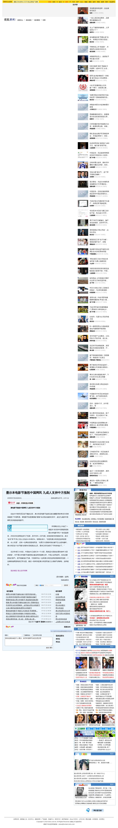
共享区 (78, 655)
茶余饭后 (83, 681)
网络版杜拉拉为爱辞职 (103, 701)
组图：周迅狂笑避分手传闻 (84, 685)
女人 (81, 2)
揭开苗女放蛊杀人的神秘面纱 (103, 500)
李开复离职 (100, 519)
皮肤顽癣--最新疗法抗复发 (104, 635)
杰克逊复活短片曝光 (81, 613)
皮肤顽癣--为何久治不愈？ (84, 642)
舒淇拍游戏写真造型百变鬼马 (105, 708)
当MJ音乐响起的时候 (105, 712)
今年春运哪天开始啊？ (88, 572)
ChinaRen (20, 2)
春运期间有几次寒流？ (88, 556)
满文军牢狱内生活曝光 (105, 710)
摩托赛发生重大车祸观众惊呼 (105, 698)
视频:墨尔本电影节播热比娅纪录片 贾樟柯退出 (22, 602)
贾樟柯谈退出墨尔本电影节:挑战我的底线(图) (22, 600)
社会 (79, 572)
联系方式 (57, 819)
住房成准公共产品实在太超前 (103, 514)
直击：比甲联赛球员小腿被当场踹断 (101, 622)
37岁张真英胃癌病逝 (81, 601)
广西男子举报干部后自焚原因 (103, 553)
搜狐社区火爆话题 (79, 758)
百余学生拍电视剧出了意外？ (105, 556)
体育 (54, 2)
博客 (98, 2)
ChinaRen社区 (83, 785)
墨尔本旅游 (60, 608)
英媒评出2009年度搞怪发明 (103, 790)
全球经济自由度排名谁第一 (104, 558)
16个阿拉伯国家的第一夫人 (102, 507)
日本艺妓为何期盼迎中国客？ (105, 569)
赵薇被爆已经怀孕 (81, 673)
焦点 (79, 550)
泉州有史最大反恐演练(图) (102, 509)
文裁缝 (92, 502)
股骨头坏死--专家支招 (102, 541)
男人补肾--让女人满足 (102, 529)
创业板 (82, 521)
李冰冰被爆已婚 (95, 670)
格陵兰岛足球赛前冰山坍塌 (98, 625)
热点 (79, 567)
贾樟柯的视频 (60, 600)
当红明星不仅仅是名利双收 (103, 793)
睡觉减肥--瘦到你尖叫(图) (84, 635)
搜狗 (36, 2)
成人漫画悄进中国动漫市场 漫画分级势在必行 (22, 616)
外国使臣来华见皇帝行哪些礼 (103, 502)
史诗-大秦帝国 (94, 587)
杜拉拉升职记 (96, 650)
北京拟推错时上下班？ (88, 550)
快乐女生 (95, 521)
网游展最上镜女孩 (80, 515)
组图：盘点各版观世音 (103, 692)
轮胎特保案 (108, 519)
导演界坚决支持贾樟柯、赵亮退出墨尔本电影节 (23, 605)
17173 (26, 2)
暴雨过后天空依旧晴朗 (100, 803)
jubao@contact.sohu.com (67, 824)
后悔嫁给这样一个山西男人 (103, 795)
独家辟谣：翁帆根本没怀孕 (104, 703)
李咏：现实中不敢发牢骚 (86, 710)
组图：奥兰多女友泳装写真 (104, 689)
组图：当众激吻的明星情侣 (84, 692)
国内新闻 (28, 20)
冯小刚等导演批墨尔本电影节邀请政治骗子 (21, 597)
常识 (79, 558)
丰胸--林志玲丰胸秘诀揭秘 (84, 633)
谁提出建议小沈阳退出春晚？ (105, 561)
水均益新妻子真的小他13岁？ (105, 547)
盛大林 (92, 514)
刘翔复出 (94, 519)
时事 (44, 20)
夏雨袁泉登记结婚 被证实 (97, 606)
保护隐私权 (65, 819)
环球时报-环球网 (27, 503)
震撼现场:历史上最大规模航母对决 (100, 594)
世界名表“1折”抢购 (82, 534)
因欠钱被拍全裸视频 (81, 503)
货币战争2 (108, 653)
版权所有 (79, 821)
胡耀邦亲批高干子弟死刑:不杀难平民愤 (102, 591)
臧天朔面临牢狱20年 (96, 609)
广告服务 (44, 819)
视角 (79, 553)
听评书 (78, 650)
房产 (77, 2)
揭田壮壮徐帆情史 (81, 670)
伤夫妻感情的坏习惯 (82, 637)
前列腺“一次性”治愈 (102, 538)
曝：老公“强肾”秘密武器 (83, 644)
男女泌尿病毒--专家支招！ (84, 639)
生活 (79, 556)
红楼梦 (110, 650)
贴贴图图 (91, 790)
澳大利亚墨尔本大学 (63, 611)
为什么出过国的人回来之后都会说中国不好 (94, 801)
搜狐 (15, 2)
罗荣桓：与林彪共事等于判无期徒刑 (101, 582)
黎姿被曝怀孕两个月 (81, 725)
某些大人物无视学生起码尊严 (102, 496)
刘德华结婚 (102, 521)
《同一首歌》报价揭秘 (86, 712)
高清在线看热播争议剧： (97, 584)
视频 (86, 2)
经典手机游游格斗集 (98, 655)
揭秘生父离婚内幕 (108, 670)
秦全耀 (92, 507)
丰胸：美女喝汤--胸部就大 (104, 642)
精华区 (58, 639)
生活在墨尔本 (60, 597)
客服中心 (51, 819)
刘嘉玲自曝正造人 (94, 677)
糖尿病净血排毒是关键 (83, 541)
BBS (106, 2)
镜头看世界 (77, 773)
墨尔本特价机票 (61, 619)
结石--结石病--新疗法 (82, 536)
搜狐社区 (83, 754)
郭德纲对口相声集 (86, 650)
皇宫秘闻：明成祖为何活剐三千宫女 (101, 589)
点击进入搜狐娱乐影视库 (84, 705)
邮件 (94, 2)
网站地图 (88, 819)
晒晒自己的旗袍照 (86, 803)
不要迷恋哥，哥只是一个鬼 (103, 788)
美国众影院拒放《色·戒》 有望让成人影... (21, 619)
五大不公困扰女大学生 (88, 564)
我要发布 (67, 627)
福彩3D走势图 (109, 655)
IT (70, 2)
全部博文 (102, 819)
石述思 (92, 512)
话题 (79, 564)
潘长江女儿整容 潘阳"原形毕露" (99, 599)
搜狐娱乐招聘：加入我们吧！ (105, 705)
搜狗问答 (80, 544)
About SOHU (74, 819)
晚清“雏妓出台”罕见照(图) (104, 696)
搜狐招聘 (37, 819)
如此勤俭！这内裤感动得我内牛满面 (93, 778)
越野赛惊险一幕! (81, 625)
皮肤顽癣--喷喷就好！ (102, 534)
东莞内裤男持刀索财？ (88, 569)
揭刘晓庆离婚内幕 (94, 673)
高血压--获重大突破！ (102, 536)
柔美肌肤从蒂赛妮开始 (83, 538)
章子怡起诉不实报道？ (88, 547)
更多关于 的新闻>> (40, 622)
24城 (57, 594)
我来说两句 (54, 498)
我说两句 (112, 2)
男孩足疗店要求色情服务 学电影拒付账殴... (21, 613)
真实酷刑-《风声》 (81, 590)
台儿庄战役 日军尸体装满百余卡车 (100, 580)
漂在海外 (78, 801)
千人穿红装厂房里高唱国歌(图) (102, 498)
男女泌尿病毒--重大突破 (103, 532)
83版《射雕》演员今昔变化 (84, 701)
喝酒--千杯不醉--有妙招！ (104, 644)
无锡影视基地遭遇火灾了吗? (104, 550)
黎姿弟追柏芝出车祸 (108, 725)
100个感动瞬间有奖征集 (83, 703)
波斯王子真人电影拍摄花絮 (84, 708)
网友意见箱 (98, 810)
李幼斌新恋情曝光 (108, 673)
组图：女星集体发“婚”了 (103, 694)
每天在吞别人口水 (81, 797)
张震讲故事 (104, 650)
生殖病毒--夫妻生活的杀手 (104, 633)
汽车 (73, 2)
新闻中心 (20, 20)
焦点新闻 (91, 788)
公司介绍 (81, 819)
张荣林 (92, 500)
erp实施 (58, 602)
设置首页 (16, 819)
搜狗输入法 (23, 819)
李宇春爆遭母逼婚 (81, 675)
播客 (90, 2)
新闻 (79, 561)
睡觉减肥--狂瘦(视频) (82, 529)
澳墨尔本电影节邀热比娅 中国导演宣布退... (21, 594)
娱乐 (60, 2)
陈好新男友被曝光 (108, 677)
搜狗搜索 (11, 585)
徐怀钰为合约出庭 (94, 725)
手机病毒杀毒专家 (86, 655)
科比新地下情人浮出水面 (97, 620)
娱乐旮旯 (91, 793)
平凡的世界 (101, 653)
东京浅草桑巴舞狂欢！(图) (84, 698)
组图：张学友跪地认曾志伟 (104, 687)
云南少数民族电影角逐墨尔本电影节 (19, 608)
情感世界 (91, 795)
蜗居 (106, 584)
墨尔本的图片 (60, 605)
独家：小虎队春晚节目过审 (104, 685)
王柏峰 (92, 509)
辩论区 (58, 642)
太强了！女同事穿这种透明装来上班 (93, 776)
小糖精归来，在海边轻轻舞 (103, 797)
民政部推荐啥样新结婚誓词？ (105, 567)
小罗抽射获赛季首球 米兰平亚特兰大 (101, 616)
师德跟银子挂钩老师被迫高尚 (103, 512)
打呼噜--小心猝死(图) (82, 532)
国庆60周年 (88, 521)
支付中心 (31, 819)
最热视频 (84, 577)
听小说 (78, 653)
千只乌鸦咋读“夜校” (87, 553)
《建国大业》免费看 (96, 604)
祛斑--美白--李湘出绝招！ (104, 639)
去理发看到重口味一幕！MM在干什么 (93, 773)
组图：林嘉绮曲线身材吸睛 (84, 687)
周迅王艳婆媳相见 (94, 675)
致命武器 (101, 587)
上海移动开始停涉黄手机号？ (105, 564)
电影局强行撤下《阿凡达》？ (105, 572)
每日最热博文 (86, 519)
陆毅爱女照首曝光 (108, 675)
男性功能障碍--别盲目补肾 (104, 637)
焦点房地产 (31, 2)
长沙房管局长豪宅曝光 (88, 561)
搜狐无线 (84, 647)
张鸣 (91, 496)
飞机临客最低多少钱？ (88, 558)
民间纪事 (77, 781)
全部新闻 (95, 819)
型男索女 (91, 797)
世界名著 (95, 653)
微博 (102, 2)
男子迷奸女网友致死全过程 (96, 760)
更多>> (112, 489)
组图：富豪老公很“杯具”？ (84, 694)
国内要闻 (37, 20)
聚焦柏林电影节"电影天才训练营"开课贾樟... (22, 611)
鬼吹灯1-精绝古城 (86, 653)
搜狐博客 (83, 490)
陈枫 (91, 498)
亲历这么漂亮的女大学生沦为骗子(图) (91, 781)
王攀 (91, 505)
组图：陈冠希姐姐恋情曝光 (84, 689)
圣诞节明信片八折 (81, 677)
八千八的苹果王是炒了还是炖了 (102, 505)
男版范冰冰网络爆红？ (88, 567)
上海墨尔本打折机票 (63, 622)
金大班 (107, 587)
